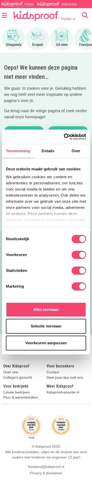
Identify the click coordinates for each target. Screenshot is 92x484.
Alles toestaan (46, 309)
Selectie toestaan (46, 326)
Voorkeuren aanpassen (46, 343)
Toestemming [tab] (18, 151)
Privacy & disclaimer (46, 473)
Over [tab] (76, 151)
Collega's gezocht (17, 377)
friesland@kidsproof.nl (46, 467)
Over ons (10, 372)
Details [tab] (48, 151)
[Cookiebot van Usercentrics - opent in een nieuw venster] (65, 136)
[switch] (79, 255)
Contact (53, 372)
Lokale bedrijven (16, 392)
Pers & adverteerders (20, 397)
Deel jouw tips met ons (65, 377)
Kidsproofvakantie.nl (63, 392)
